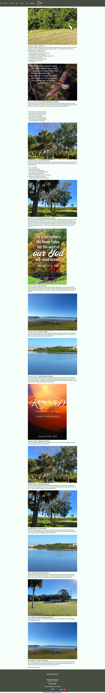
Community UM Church (52, 674)
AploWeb (53, 692)
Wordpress (59, 692)
